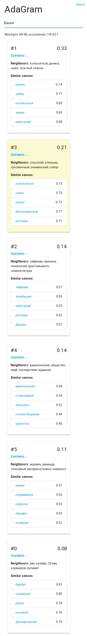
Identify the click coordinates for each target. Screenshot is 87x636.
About (80, 4)
